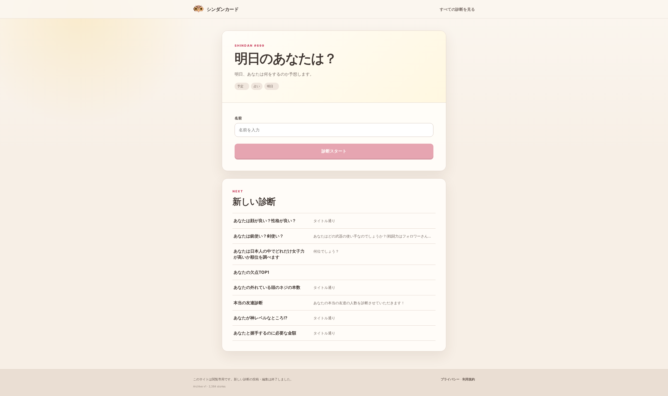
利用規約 (468, 379)
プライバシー (450, 379)
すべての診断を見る (457, 9)
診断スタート (334, 151)
